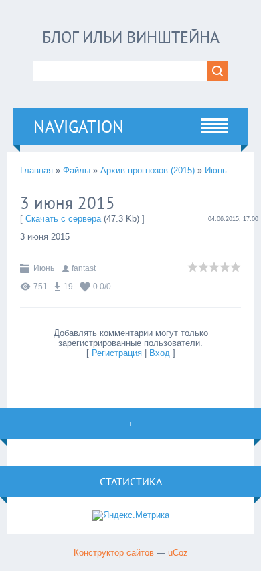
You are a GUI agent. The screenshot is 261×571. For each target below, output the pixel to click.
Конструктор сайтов (114, 553)
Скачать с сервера (63, 219)
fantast (84, 268)
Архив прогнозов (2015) (147, 170)
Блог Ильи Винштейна (131, 37)
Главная (36, 170)
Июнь (216, 170)
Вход (159, 353)
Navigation (78, 126)
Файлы (76, 170)
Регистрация (117, 353)
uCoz (178, 553)
